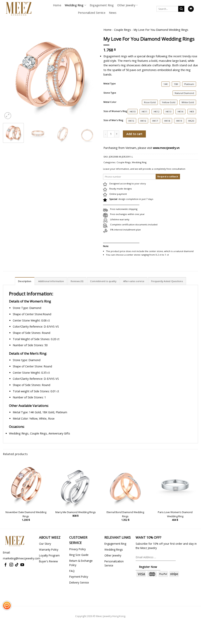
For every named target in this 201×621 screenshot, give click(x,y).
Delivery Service (79, 582)
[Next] (90, 60)
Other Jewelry (126, 5)
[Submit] (181, 9)
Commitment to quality (103, 281)
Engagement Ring (102, 5)
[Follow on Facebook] (5, 565)
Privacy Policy (77, 549)
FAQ (72, 571)
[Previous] (9, 60)
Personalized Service (91, 13)
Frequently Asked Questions (167, 281)
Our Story (45, 543)
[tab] (25, 281)
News (112, 13)
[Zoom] (7, 115)
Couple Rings (122, 30)
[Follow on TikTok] (17, 565)
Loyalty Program (49, 555)
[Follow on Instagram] (11, 565)
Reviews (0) (77, 281)
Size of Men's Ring (113, 120)
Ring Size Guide (79, 555)
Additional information (51, 281)
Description (24, 281)
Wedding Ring (74, 5)
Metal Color (109, 102)
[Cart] (191, 9)
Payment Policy (78, 576)
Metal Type (109, 83)
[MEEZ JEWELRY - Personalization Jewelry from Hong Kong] (18, 8)
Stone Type (109, 93)
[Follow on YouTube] (22, 565)
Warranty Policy (48, 549)
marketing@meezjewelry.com (21, 558)
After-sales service (133, 281)
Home (57, 5)
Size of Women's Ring (115, 111)
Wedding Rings (113, 549)
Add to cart (134, 134)
